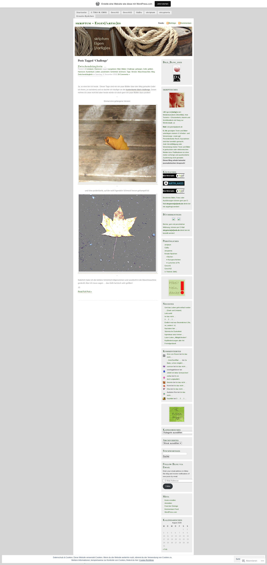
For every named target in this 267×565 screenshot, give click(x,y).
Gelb (145, 69)
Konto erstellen (170, 500)
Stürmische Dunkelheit (173, 331)
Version (134, 72)
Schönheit (114, 72)
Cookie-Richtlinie (146, 560)
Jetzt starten (162, 4)
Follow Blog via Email (173, 465)
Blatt (119, 69)
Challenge (130, 69)
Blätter (123, 69)
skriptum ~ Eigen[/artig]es (98, 23)
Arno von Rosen (173, 354)
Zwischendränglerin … (92, 66)
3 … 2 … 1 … (170, 319)
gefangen (138, 69)
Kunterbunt (90, 72)
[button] (117, 144)
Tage (128, 72)
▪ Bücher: (169, 257)
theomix (170, 382)
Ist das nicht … (170, 316)
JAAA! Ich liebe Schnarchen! (177, 373)
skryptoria (164, 12)
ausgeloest (112, 69)
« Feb (165, 549)
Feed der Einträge (171, 506)
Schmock (122, 72)
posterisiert (105, 72)
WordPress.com (171, 512)
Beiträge (172, 23)
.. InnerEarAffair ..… (174, 360)
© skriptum (89, 69)
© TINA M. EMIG (99, 12)
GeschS (115, 12)
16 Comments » (124, 74)
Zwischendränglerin (85, 74)
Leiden (97, 72)
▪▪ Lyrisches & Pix (173, 263)
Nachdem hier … (171, 328)
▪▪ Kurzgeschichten (173, 260)
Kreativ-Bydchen (85, 16)
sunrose (170, 366)
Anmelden (168, 503)
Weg (153, 72)
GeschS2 (127, 12)
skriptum (150, 12)
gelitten (150, 69)
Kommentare (186, 23)
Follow (167, 486)
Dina (168, 389)
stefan (169, 376)
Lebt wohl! (168, 313)
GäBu (139, 12)
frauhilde (170, 398)
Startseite (81, 12)
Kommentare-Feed (172, 509)
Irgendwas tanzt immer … (174, 334)
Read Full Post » (85, 292)
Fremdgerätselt (170, 343)
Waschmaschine (144, 72)
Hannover (98, 69)
